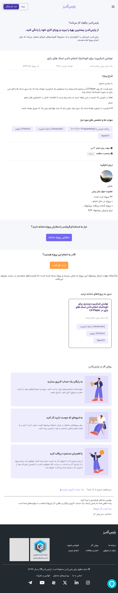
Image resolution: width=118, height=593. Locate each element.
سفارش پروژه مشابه (59, 237)
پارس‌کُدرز (69, 6)
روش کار (94, 545)
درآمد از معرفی (109, 550)
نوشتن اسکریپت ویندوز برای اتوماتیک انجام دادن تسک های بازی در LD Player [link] (92, 307)
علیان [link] (110, 186)
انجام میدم (74, 550)
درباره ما (112, 545)
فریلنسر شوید (73, 545)
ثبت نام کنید (59, 265)
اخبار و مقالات (92, 550)
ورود (23, 6)
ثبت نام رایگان (11, 6)
